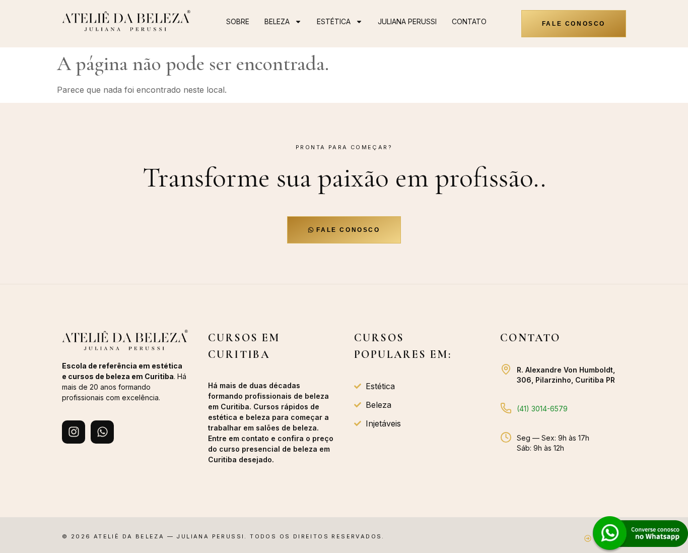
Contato (469, 21)
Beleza (277, 21)
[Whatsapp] (102, 432)
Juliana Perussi (407, 21)
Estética (334, 21)
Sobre (237, 21)
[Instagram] (73, 432)
